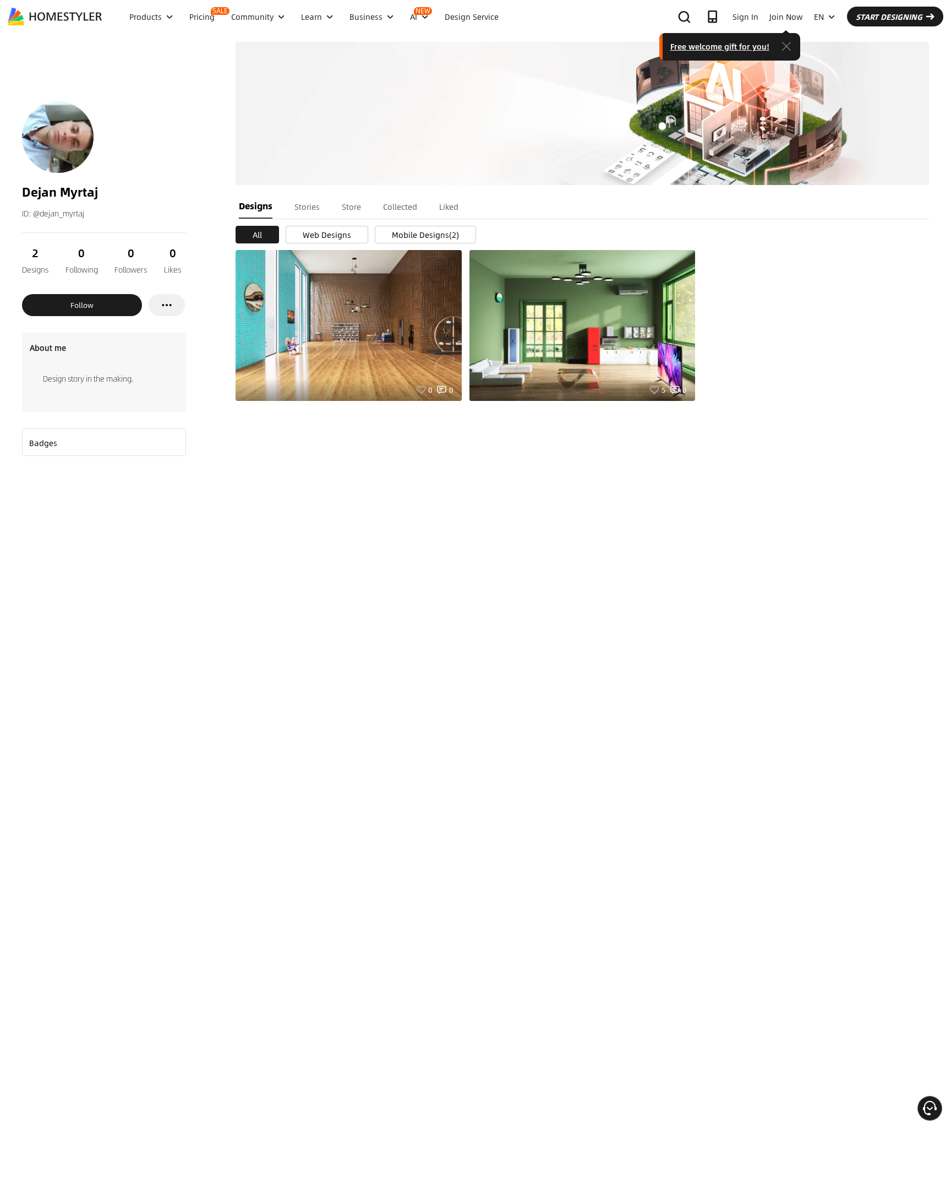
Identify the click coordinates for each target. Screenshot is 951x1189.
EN (819, 16)
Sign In (745, 16)
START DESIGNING (889, 16)
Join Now (786, 16)
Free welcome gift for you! (719, 46)
